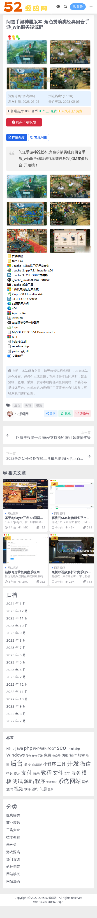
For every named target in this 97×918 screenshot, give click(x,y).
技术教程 (13, 837)
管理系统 (51, 782)
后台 (17, 405)
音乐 (50, 789)
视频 (39, 405)
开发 (73, 763)
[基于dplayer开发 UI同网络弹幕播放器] (25, 494)
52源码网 (21, 413)
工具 (61, 764)
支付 (26, 772)
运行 (35, 789)
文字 (67, 773)
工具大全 (13, 829)
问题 (43, 789)
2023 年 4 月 (16, 669)
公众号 (56, 755)
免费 (47, 755)
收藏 (68, 413)
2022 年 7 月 (16, 721)
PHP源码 (39, 748)
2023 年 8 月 (16, 640)
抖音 (9, 773)
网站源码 (12, 513)
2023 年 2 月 (16, 677)
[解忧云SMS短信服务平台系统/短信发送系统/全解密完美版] (71, 494)
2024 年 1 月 (16, 603)
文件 (58, 772)
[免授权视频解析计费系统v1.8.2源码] (71, 549)
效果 (36, 773)
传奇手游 (37, 755)
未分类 (11, 844)
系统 (63, 781)
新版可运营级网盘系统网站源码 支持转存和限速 (24, 574)
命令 (27, 764)
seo (61, 747)
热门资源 (13, 859)
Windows (15, 755)
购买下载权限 (26, 122)
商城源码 (37, 764)
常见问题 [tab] (40, 137)
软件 (27, 789)
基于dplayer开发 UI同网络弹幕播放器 (24, 520)
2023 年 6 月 (16, 655)
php (28, 748)
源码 (29, 781)
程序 (40, 781)
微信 (85, 763)
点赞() (84, 413)
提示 (17, 773)
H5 (8, 748)
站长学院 (13, 866)
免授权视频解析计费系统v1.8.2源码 (71, 574)
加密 (81, 755)
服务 (76, 772)
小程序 (49, 764)
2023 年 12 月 (17, 611)
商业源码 (13, 822)
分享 (52, 413)
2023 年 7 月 (16, 647)
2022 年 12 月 (17, 684)
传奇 (28, 755)
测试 (17, 781)
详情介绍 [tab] (18, 137)
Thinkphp (73, 749)
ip (13, 748)
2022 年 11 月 (17, 691)
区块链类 (13, 815)
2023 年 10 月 (17, 625)
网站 (75, 781)
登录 (79, 7)
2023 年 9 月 (16, 633)
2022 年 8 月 (16, 713)
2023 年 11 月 (17, 618)
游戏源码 (29, 96)
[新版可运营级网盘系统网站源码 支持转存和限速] (25, 549)
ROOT (51, 749)
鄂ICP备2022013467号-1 (48, 902)
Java (19, 748)
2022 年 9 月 (16, 706)
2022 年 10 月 (17, 699)
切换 (65, 755)
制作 (73, 755)
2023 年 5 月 (16, 662)
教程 (28, 405)
